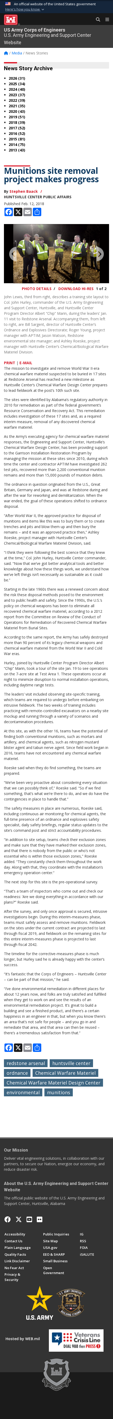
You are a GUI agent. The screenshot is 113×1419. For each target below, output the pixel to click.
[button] (25, 9)
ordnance (17, 1073)
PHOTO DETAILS (37, 288)
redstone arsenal (26, 1063)
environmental (23, 1092)
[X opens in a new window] (19, 1219)
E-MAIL (25, 362)
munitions (58, 1092)
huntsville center (71, 1063)
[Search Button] (96, 19)
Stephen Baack (23, 191)
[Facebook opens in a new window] (7, 1219)
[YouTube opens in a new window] (29, 1219)
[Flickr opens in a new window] (39, 1219)
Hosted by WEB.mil (23, 1338)
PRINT (9, 362)
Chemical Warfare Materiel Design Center (53, 1083)
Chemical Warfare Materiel (65, 1073)
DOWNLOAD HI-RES (76, 288)
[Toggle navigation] (105, 19)
